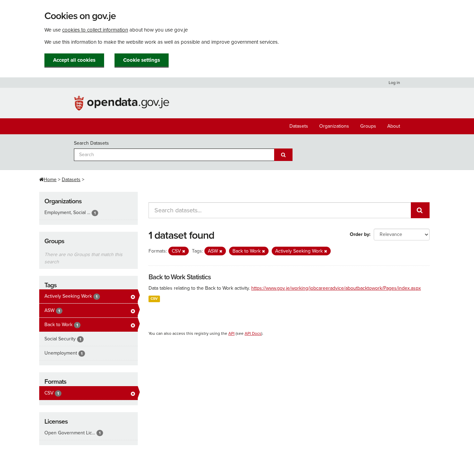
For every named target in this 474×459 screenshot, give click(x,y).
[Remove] (183, 251)
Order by (359, 234)
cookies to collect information (95, 30)
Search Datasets (91, 143)
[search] (420, 210)
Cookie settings (141, 60)
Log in (394, 82)
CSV (154, 298)
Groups (368, 126)
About (393, 126)
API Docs (253, 333)
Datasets (298, 126)
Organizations (334, 126)
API (231, 333)
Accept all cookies (74, 60)
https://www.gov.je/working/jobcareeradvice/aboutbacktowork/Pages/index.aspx (336, 288)
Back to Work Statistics (180, 277)
